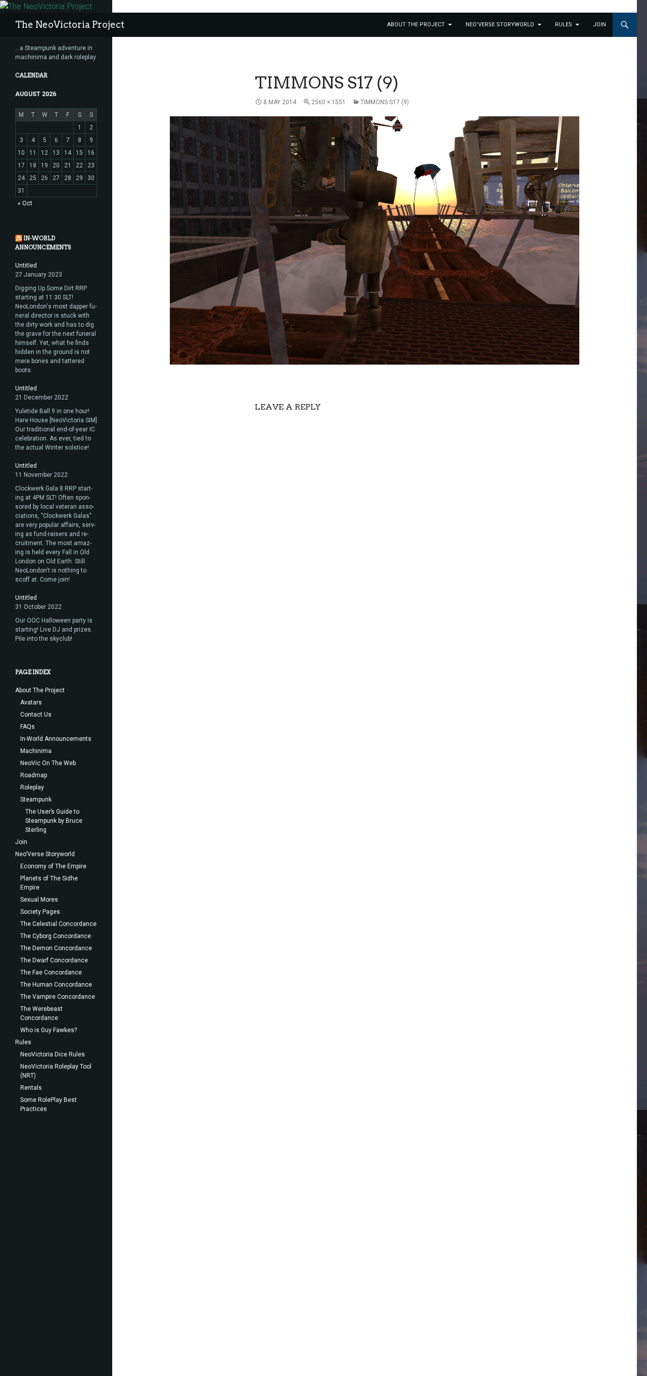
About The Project (416, 24)
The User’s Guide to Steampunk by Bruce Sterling (53, 820)
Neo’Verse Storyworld (500, 24)
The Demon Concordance (56, 948)
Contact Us (36, 714)
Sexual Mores (39, 899)
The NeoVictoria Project (69, 24)
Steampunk (36, 799)
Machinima (36, 750)
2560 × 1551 (328, 102)
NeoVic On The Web (48, 763)
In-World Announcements (55, 738)
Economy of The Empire (53, 866)
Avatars (31, 702)
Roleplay (32, 787)
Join (599, 24)
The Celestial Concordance (58, 923)
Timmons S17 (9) (384, 102)
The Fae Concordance (51, 972)
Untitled (26, 265)
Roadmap (33, 775)
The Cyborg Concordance (55, 936)
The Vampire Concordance (57, 996)
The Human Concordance (56, 984)
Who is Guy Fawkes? (48, 1030)
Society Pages (40, 911)
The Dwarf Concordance (54, 960)
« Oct (25, 203)
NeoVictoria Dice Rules (52, 1054)
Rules (563, 24)
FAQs (27, 726)
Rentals (31, 1087)
